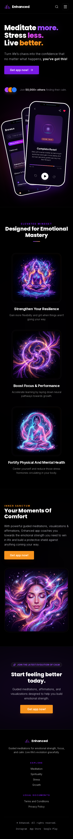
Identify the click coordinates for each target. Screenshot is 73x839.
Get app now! (19, 555)
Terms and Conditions (36, 801)
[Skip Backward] (35, 175)
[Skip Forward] (53, 176)
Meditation (37, 768)
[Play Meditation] (45, 176)
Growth (36, 785)
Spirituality (36, 774)
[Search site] (56, 6)
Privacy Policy (37, 806)
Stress (36, 779)
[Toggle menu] (65, 6)
